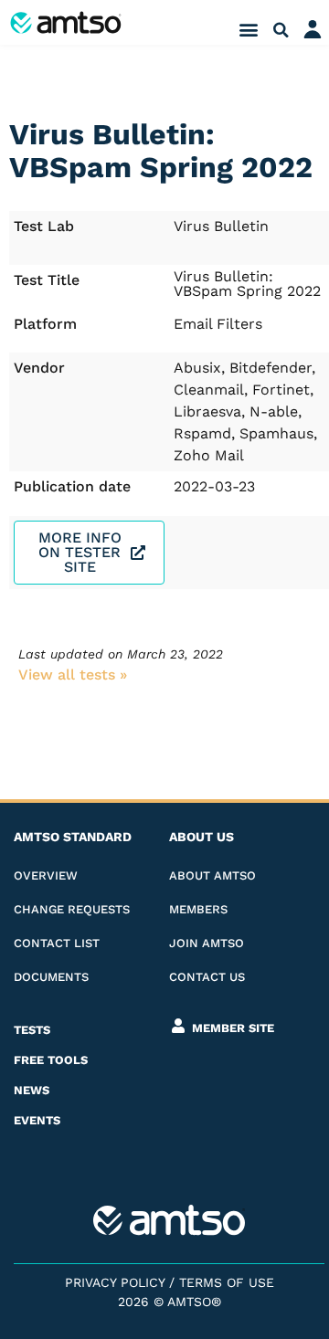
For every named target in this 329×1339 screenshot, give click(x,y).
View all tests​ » (72, 674)
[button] (248, 30)
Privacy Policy (114, 1282)
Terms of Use (226, 1282)
